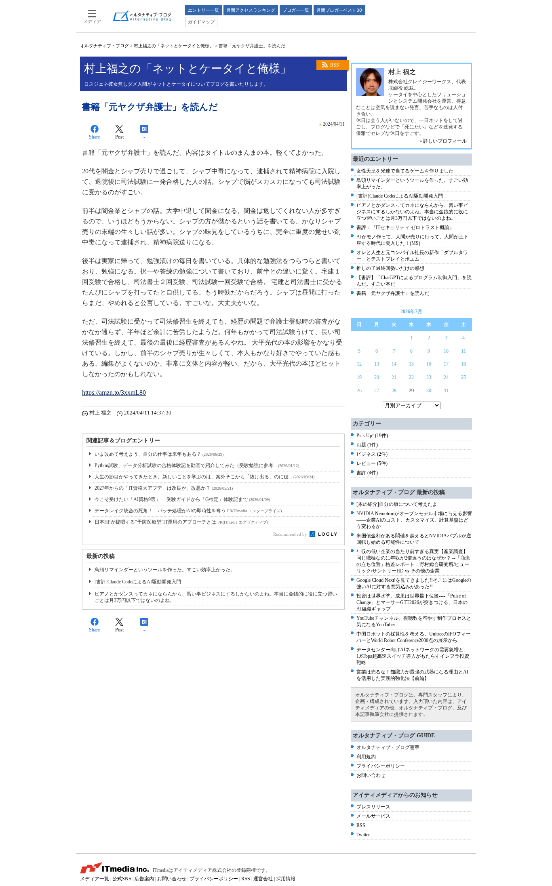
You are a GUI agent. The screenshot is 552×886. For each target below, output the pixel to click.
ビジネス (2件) (372, 454)
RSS (334, 65)
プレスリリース (373, 807)
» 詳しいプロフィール (443, 141)
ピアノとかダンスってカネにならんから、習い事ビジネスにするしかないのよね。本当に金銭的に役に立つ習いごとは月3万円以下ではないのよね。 (412, 211)
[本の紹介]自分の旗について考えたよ (396, 504)
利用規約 (366, 757)
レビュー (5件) (372, 463)
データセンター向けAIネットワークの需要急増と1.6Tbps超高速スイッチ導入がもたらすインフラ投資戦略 (412, 656)
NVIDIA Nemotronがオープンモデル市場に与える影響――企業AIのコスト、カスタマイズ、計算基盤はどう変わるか (414, 520)
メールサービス (373, 816)
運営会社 (263, 879)
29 (411, 391)
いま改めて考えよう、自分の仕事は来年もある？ (159, 454)
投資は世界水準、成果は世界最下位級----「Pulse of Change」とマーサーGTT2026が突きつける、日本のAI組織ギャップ (412, 602)
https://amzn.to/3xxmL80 (114, 392)
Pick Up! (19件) (372, 435)
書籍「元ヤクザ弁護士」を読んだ (392, 293)
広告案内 (144, 879)
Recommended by (290, 534)
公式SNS (121, 879)
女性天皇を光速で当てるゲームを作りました (404, 171)
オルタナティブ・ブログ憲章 (387, 747)
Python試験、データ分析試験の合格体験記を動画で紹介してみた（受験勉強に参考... (197, 465)
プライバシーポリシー (380, 766)
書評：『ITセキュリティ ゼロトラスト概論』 (405, 227)
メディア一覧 (94, 879)
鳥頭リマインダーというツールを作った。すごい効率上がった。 (165, 569)
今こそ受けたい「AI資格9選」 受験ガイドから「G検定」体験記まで (182, 499)
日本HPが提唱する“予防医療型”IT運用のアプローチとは (181, 522)
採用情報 (285, 879)
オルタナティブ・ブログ (104, 45)
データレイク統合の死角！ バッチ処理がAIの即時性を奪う (188, 511)
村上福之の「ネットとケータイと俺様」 (174, 45)
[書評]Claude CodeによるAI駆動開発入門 (138, 582)
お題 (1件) (367, 445)
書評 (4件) (367, 473)
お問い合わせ (371, 775)
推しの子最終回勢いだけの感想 (390, 268)
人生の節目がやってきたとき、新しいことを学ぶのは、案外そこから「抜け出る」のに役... (204, 477)
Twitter (363, 835)
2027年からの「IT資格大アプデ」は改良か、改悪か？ (164, 488)
